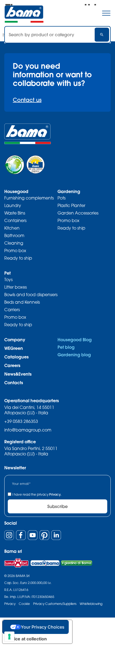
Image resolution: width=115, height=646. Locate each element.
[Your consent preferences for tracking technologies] (9, 637)
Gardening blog (74, 354)
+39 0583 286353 (21, 421)
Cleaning (13, 243)
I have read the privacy (36, 494)
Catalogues (16, 357)
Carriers (12, 309)
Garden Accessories (77, 213)
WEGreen (13, 348)
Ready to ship (18, 258)
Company (14, 339)
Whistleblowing (91, 604)
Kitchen (12, 228)
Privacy (10, 604)
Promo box (15, 250)
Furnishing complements (29, 198)
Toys (8, 279)
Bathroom (14, 235)
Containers (15, 220)
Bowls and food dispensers (30, 294)
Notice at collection (27, 638)
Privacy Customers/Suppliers (54, 604)
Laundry (12, 205)
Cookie (24, 604)
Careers (12, 365)
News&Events (18, 374)
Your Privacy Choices (42, 627)
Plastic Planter (71, 205)
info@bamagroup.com (27, 430)
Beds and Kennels (22, 302)
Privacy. (55, 494)
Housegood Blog (74, 339)
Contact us (27, 99)
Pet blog (66, 347)
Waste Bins (14, 213)
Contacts (13, 382)
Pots (61, 198)
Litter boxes (15, 287)
